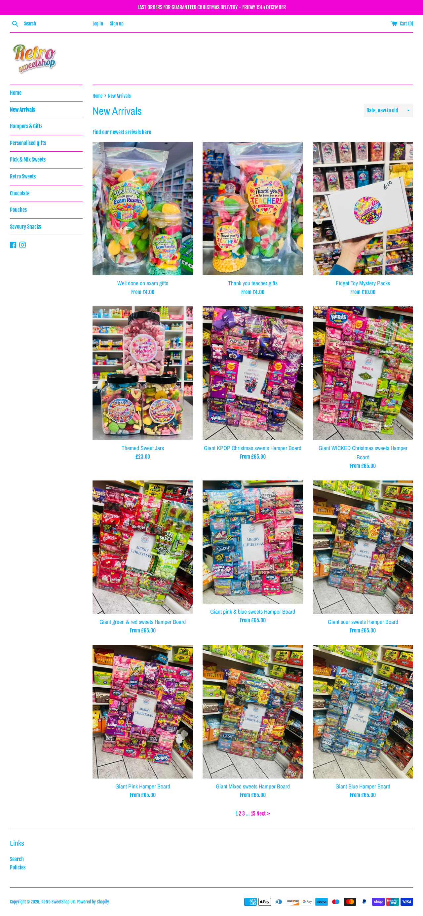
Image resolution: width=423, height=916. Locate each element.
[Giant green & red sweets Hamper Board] (143, 547)
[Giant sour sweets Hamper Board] (363, 547)
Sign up (117, 23)
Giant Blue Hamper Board (362, 786)
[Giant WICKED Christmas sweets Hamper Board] (363, 373)
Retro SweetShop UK (58, 901)
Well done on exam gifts (142, 283)
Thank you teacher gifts (253, 283)
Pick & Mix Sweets (28, 159)
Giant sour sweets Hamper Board (363, 622)
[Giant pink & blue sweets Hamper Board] (253, 542)
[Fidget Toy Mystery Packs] (363, 208)
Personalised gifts (28, 143)
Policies (17, 867)
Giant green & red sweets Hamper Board (142, 622)
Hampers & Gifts (26, 126)
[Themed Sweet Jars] (143, 373)
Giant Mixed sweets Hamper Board (253, 786)
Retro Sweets (23, 176)
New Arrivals (22, 109)
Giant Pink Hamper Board (142, 786)
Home (15, 93)
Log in (98, 23)
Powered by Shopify (93, 901)
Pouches (18, 210)
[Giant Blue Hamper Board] (363, 712)
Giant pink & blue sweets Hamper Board (252, 611)
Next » (263, 813)
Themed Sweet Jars (143, 448)
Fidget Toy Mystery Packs (363, 283)
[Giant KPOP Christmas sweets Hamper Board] (253, 373)
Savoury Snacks (25, 226)
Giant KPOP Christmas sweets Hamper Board (252, 448)
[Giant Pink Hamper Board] (143, 712)
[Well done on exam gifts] (143, 208)
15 (253, 813)
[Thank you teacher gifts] (253, 208)
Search (17, 859)
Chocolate (19, 193)
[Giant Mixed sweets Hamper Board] (253, 712)
